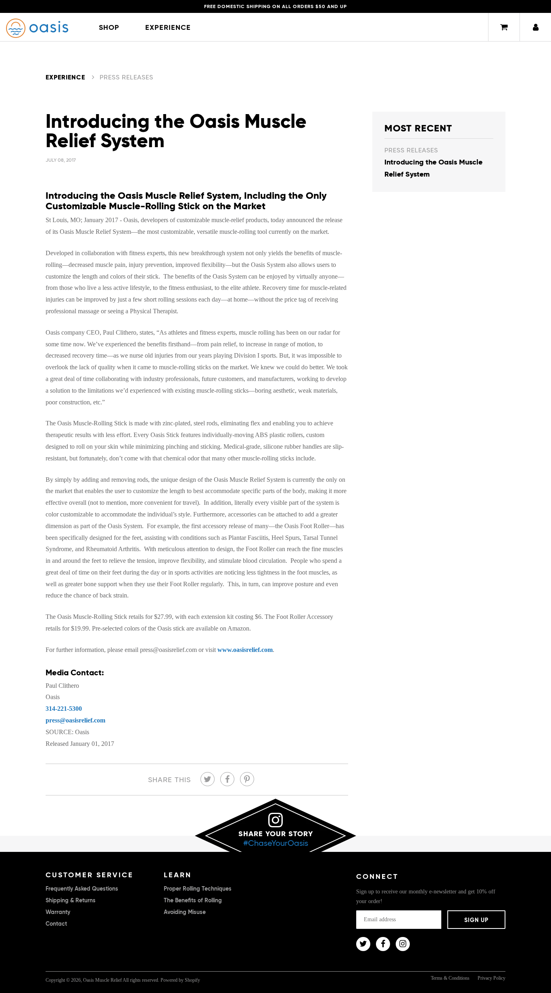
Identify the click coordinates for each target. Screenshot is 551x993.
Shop (109, 27)
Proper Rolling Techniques (198, 888)
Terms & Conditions (450, 978)
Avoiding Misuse (185, 912)
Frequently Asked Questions (82, 888)
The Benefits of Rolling (193, 900)
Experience (168, 27)
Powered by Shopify (180, 980)
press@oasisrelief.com (75, 720)
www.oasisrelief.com (245, 649)
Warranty (58, 912)
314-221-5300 (64, 708)
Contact (56, 923)
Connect (377, 876)
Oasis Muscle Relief (102, 980)
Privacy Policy (491, 978)
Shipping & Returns (71, 900)
